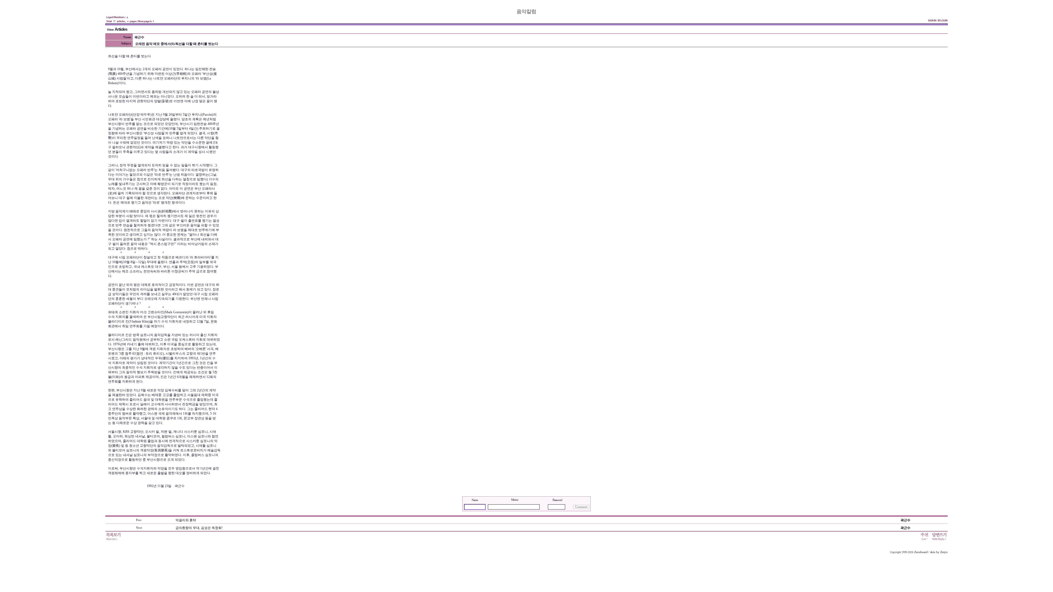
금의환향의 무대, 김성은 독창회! (199, 528)
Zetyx (944, 552)
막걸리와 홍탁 (186, 520)
